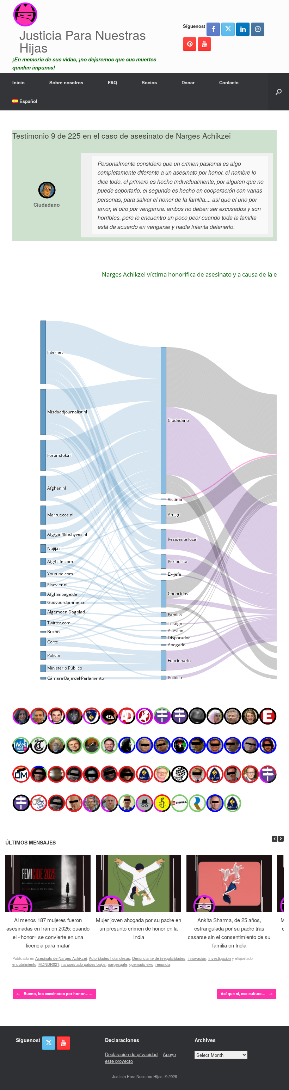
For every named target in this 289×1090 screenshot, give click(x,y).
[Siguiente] (281, 839)
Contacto (229, 82)
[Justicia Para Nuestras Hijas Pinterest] (189, 44)
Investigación (219, 958)
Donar (188, 82)
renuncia (162, 964)
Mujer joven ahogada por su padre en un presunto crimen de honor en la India (138, 928)
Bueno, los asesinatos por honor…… (54, 993)
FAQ (112, 82)
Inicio (18, 82)
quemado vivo (141, 964)
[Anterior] (274, 839)
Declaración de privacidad (131, 1054)
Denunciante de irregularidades (158, 958)
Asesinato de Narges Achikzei (61, 958)
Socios (149, 82)
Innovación (196, 958)
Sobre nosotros (66, 82)
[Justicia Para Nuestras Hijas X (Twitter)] (228, 29)
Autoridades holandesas (109, 958)
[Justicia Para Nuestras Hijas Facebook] (213, 29)
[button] (278, 91)
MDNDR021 (48, 964)
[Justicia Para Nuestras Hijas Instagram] (257, 29)
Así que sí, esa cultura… (247, 993)
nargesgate (117, 964)
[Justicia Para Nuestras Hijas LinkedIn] (243, 29)
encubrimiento (24, 964)
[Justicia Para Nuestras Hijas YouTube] (204, 44)
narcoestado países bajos (83, 964)
